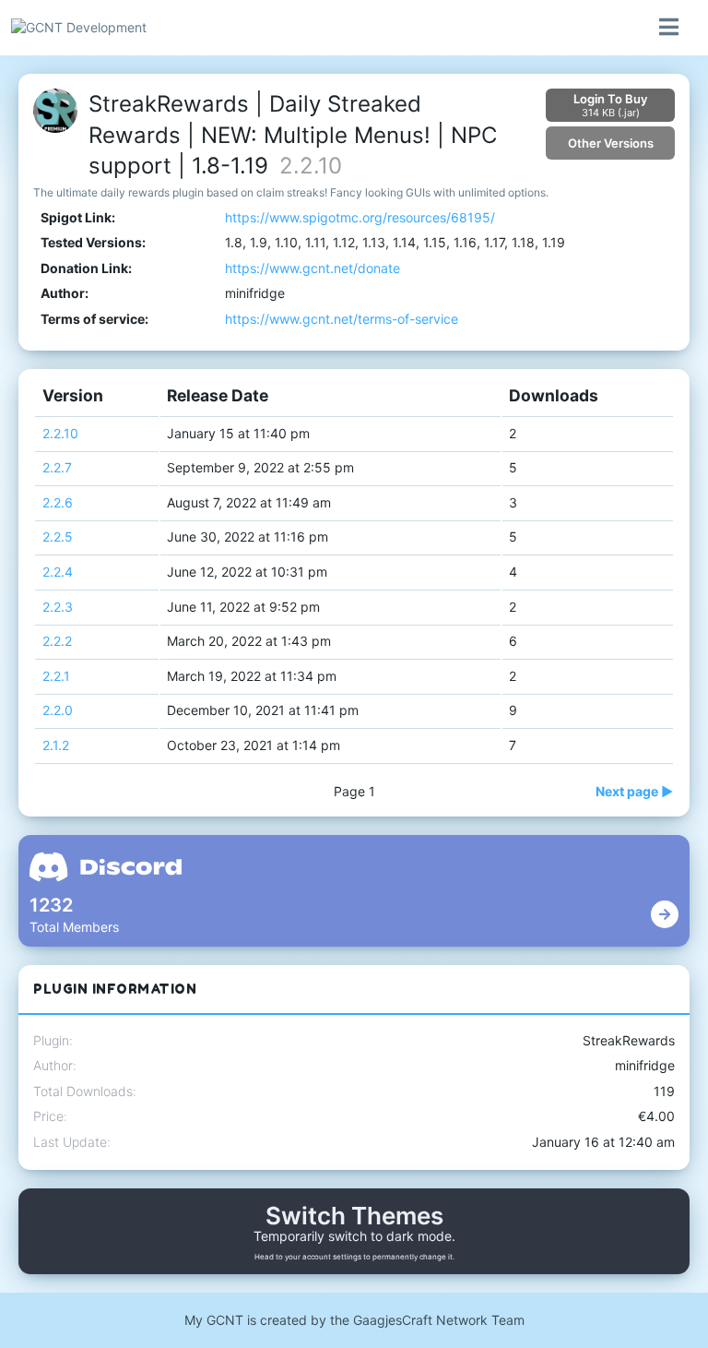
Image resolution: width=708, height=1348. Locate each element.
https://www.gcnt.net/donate (312, 268)
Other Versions (611, 143)
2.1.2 (55, 745)
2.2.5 (57, 536)
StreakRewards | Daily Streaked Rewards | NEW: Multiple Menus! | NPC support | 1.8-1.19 (292, 134)
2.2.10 (60, 433)
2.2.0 (57, 710)
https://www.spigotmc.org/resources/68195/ (360, 217)
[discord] (664, 914)
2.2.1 (56, 676)
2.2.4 (57, 571)
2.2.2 (57, 641)
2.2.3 (57, 606)
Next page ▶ (634, 791)
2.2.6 (57, 502)
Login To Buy (610, 105)
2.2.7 (57, 467)
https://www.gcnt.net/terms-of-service (341, 319)
